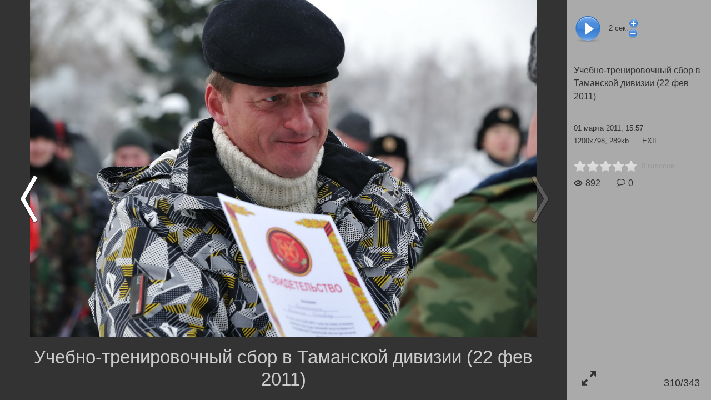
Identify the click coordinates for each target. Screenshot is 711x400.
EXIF (650, 141)
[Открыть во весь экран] (588, 378)
